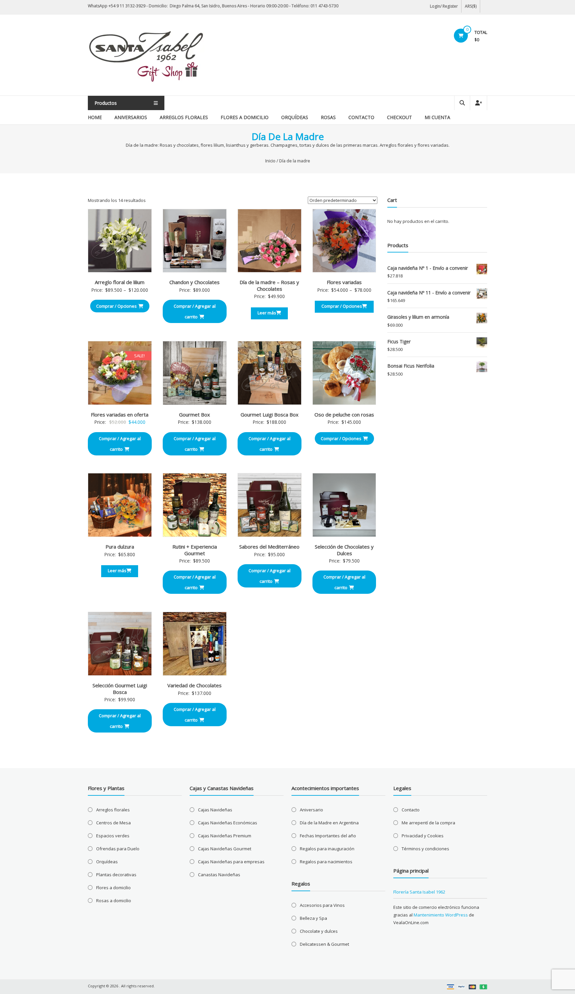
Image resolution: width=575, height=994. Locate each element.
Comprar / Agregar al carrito (195, 311)
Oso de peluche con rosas (344, 414)
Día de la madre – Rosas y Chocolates (269, 285)
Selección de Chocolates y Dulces (344, 550)
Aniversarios (130, 117)
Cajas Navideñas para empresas (231, 862)
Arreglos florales (184, 117)
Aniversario (311, 810)
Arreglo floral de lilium (119, 282)
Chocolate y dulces (319, 931)
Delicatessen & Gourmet (324, 944)
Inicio (270, 161)
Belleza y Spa (313, 918)
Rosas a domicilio (113, 901)
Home (95, 117)
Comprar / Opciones (116, 306)
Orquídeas (294, 117)
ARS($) (471, 6)
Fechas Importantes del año (328, 836)
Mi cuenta (437, 117)
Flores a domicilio (245, 117)
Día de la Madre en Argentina (329, 823)
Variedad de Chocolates (194, 685)
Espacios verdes (112, 836)
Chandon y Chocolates (194, 282)
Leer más (267, 313)
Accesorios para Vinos (322, 905)
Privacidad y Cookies (423, 836)
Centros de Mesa (113, 823)
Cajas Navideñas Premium (224, 836)
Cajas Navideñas (215, 810)
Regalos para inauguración (327, 849)
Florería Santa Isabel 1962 (419, 892)
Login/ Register (444, 6)
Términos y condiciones (425, 849)
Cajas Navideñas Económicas (227, 823)
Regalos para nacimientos (326, 862)
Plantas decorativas (116, 875)
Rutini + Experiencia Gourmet (194, 550)
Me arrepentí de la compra (428, 823)
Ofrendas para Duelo (117, 849)
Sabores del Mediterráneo (269, 546)
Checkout (399, 117)
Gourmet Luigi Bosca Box (269, 414)
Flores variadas (344, 282)
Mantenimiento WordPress (441, 915)
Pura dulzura (119, 546)
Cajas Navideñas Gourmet (224, 849)
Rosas (328, 117)
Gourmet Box (194, 414)
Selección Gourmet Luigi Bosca (120, 688)
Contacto (361, 117)
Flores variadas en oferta (119, 414)
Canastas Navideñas (219, 875)
